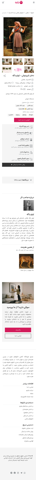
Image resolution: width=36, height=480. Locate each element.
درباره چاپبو (29, 390)
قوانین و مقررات (28, 441)
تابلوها (32, 13)
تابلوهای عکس (29, 419)
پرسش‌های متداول (27, 438)
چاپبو (12, 456)
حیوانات (28, 83)
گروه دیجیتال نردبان (14, 460)
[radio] (30, 105)
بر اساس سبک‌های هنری (26, 406)
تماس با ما (30, 387)
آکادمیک (28, 80)
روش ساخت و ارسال (27, 431)
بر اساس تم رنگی (28, 416)
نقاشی (27, 13)
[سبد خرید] (3, 2)
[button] (18, 366)
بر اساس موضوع (28, 412)
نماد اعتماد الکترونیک (27, 397)
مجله (31, 393)
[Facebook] (15, 473)
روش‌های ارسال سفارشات (26, 435)
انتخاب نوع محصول (28, 102)
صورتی (26, 86)
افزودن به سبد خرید (24, 120)
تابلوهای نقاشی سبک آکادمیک (16, 13)
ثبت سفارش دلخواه (27, 428)
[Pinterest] (11, 473)
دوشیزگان (22, 83)
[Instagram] (18, 473)
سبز (30, 86)
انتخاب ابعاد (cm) (28, 112)
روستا (17, 83)
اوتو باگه (30, 214)
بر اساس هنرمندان (28, 409)
